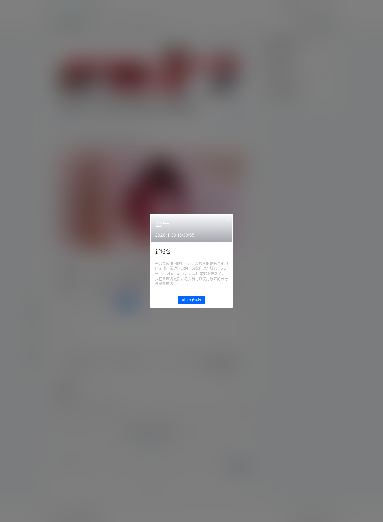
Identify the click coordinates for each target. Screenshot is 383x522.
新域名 (163, 252)
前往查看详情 (191, 300)
